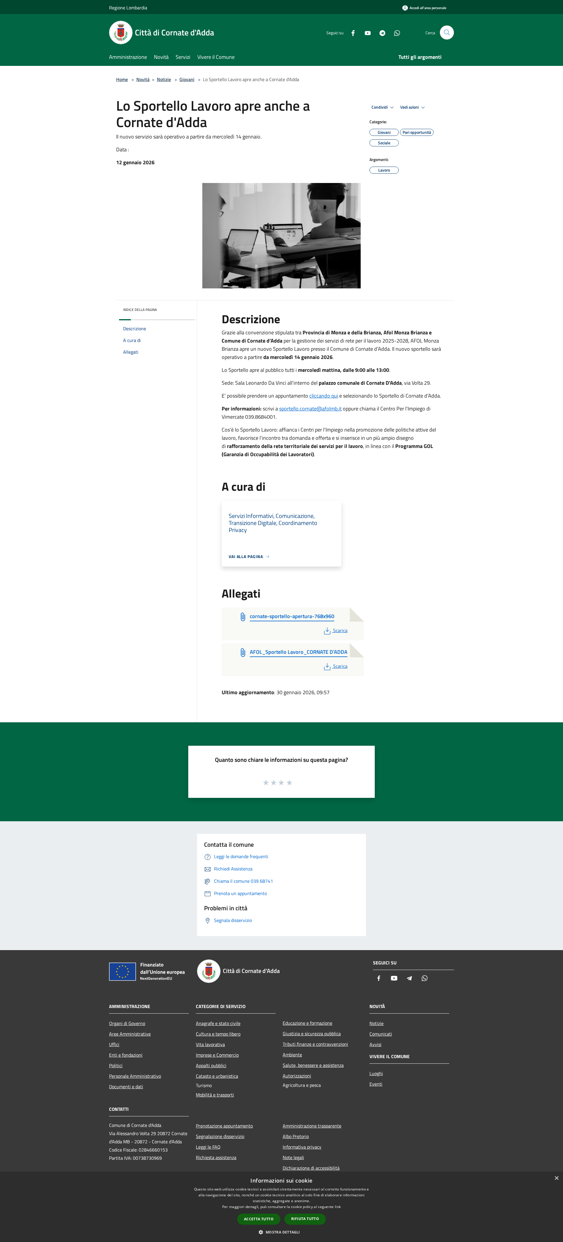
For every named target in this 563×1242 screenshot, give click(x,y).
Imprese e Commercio (217, 1054)
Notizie (164, 79)
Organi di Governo (127, 1023)
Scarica (340, 630)
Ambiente (292, 1054)
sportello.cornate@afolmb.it (310, 409)
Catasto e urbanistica (217, 1076)
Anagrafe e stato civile (218, 1023)
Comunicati (380, 1033)
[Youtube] (365, 32)
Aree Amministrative (130, 1033)
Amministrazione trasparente (312, 1125)
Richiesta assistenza (216, 1157)
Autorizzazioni (297, 1075)
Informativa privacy (302, 1146)
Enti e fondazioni (126, 1054)
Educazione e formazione (307, 1023)
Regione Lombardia (128, 7)
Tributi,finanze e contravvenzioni (315, 1044)
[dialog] (281, 1207)
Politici (116, 1065)
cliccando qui (323, 396)
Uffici (114, 1044)
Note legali (293, 1157)
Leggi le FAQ (208, 1146)
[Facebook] (351, 32)
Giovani (186, 79)
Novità (143, 79)
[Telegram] (380, 32)
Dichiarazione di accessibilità (311, 1167)
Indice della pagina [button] (140, 309)
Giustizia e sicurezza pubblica (312, 1033)
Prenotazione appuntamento (224, 1125)
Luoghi (376, 1073)
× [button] (556, 1178)
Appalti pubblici (211, 1065)
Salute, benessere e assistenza (313, 1065)
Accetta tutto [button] (259, 1219)
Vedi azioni (410, 107)
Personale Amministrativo (135, 1076)
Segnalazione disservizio (220, 1136)
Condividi (380, 107)
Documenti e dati (126, 1086)
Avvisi (375, 1044)
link (338, 1206)
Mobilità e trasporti (215, 1094)
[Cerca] (447, 32)
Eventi (375, 1083)
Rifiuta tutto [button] (305, 1218)
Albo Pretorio (296, 1136)
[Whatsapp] (395, 32)
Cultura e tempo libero (218, 1033)
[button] (281, 1232)
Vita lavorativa (210, 1044)
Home (122, 79)
